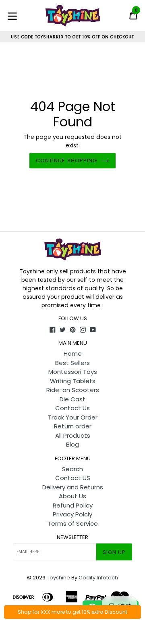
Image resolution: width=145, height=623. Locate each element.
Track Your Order (72, 417)
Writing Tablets (72, 381)
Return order (72, 426)
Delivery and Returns (72, 487)
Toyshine (58, 577)
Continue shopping (66, 160)
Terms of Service (73, 523)
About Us (72, 496)
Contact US (72, 478)
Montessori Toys (72, 371)
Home (73, 353)
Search (72, 469)
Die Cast (72, 399)
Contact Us (72, 408)
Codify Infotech (98, 577)
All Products (72, 435)
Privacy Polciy (72, 514)
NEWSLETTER (72, 537)
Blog (72, 444)
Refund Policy (73, 505)
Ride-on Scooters (72, 390)
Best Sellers (72, 363)
